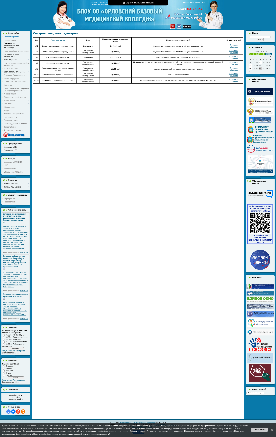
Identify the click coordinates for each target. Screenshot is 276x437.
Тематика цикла (58, 40)
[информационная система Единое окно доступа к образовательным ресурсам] (260, 301)
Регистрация (195, 2)
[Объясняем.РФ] (260, 198)
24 (250, 68)
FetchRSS (24, 253)
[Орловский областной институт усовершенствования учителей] (260, 327)
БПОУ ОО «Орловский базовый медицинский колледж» (120, 13)
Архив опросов (19, 351)
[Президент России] (260, 95)
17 (250, 65)
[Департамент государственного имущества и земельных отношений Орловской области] (260, 142)
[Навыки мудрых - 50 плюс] (260, 381)
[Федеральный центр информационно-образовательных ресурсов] (260, 288)
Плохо (8, 373)
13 (260, 62)
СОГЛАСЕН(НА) (259, 430)
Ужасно (9, 375)
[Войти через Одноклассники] (23, 411)
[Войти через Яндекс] (18, 411)
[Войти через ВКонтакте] (13, 411)
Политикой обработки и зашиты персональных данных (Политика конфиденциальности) (71, 434)
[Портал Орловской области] (260, 123)
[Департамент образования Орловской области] (260, 132)
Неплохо (9, 371)
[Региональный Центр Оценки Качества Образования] (260, 316)
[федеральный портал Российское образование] (260, 309)
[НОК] (260, 244)
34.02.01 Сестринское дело (17, 337)
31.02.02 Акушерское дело (16, 342)
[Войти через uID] (8, 411)
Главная (185, 2)
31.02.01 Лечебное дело (15, 335)
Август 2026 (260, 51)
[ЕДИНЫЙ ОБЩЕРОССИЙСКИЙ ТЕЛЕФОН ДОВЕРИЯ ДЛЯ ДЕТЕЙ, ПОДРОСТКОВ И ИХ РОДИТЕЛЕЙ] (260, 351)
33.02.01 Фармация (13, 339)
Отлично (9, 366)
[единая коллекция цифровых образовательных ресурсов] (260, 295)
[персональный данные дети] (260, 335)
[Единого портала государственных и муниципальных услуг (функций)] (260, 153)
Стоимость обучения (233, 46)
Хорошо (9, 368)
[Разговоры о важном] (260, 269)
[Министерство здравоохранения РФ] (260, 115)
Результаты (7, 351)
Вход (204, 2)
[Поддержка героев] (260, 173)
